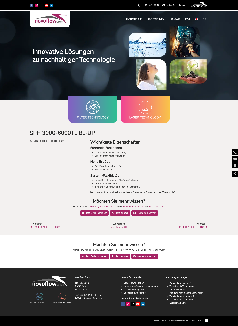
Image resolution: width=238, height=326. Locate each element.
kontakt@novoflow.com (176, 5)
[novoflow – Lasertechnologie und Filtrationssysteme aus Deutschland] (50, 19)
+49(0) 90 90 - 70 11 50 (90, 295)
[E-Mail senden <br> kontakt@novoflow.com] (235, 159)
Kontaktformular (157, 206)
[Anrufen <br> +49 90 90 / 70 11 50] (235, 152)
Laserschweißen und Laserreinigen (141, 286)
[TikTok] (42, 5)
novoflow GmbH (119, 227)
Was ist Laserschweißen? (181, 296)
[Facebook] (32, 5)
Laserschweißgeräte (134, 289)
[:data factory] (206, 321)
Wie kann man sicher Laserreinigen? (186, 293)
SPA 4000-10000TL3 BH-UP (46, 227)
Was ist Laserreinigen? (180, 283)
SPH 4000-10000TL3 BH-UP (191, 227)
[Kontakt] (235, 165)
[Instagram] (37, 5)
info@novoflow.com (92, 298)
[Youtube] (46, 5)
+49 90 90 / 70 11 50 (150, 5)
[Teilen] (235, 174)
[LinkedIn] (142, 304)
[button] (204, 19)
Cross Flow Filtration (134, 283)
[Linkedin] (51, 5)
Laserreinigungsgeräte (135, 293)
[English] (196, 19)
